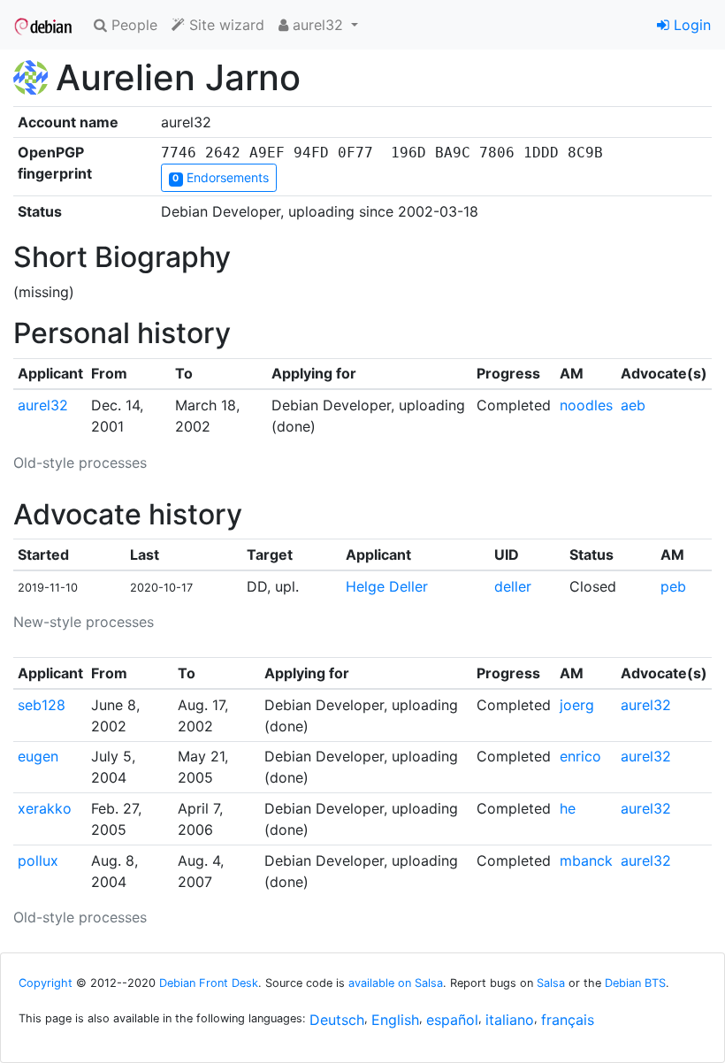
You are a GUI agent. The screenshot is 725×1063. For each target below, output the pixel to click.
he (568, 808)
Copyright (45, 983)
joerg (577, 705)
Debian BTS (635, 983)
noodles (586, 405)
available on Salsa (395, 983)
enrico (580, 756)
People (132, 25)
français (567, 1020)
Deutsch (336, 1020)
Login (690, 25)
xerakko (45, 808)
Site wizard (224, 25)
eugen (38, 756)
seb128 (41, 705)
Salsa (551, 983)
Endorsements (220, 177)
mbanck (586, 860)
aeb (633, 405)
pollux (38, 860)
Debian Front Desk (208, 983)
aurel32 (43, 405)
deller (512, 586)
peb (673, 586)
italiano (509, 1020)
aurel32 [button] (317, 25)
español (452, 1020)
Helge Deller (387, 586)
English (395, 1020)
